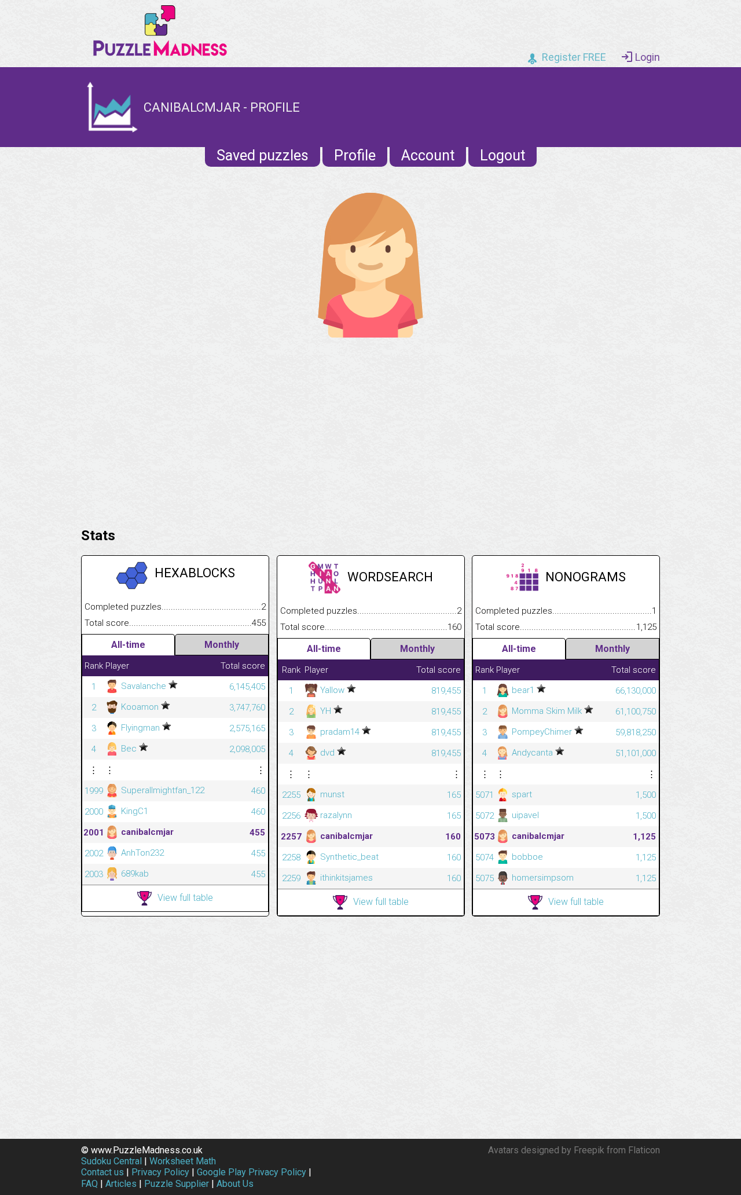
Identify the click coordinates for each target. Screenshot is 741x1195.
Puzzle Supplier (176, 1183)
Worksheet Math (182, 1161)
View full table (185, 897)
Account (427, 155)
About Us (235, 1183)
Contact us (102, 1172)
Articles (121, 1183)
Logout (502, 155)
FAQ (89, 1183)
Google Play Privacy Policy (251, 1172)
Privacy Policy (160, 1172)
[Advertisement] (370, 430)
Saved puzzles (263, 155)
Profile (355, 155)
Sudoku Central (111, 1161)
